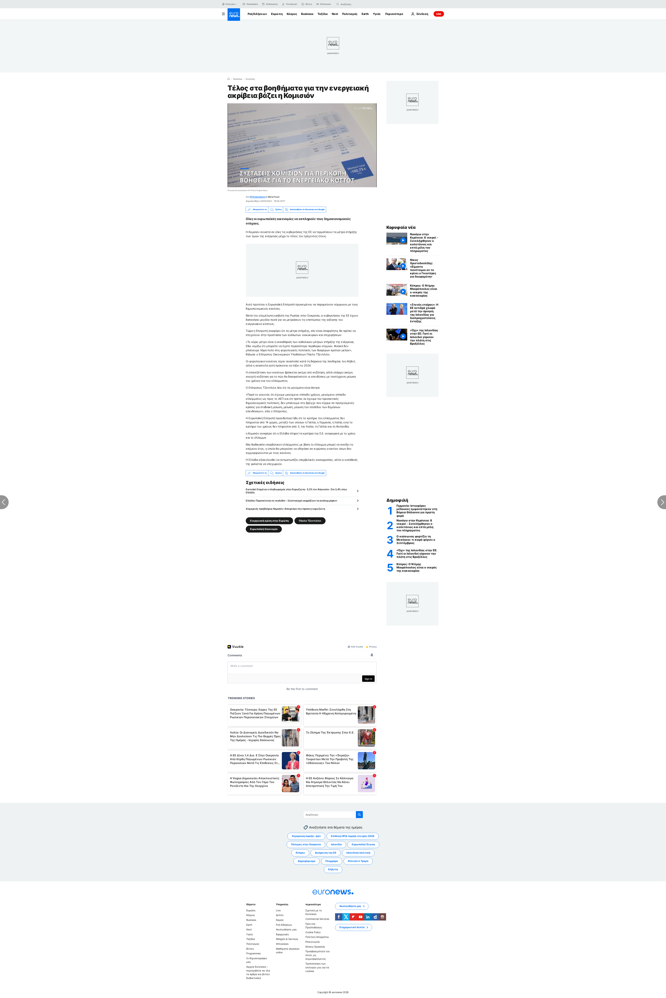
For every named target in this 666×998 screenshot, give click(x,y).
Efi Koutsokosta (257, 197)
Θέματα (250, 904)
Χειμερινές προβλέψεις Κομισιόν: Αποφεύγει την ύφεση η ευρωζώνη (285, 508)
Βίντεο (250, 948)
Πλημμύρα (331, 860)
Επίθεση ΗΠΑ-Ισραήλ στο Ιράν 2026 (352, 836)
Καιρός (280, 919)
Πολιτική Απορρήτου (317, 936)
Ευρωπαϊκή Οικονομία (264, 528)
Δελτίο (279, 915)
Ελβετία (333, 869)
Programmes (253, 953)
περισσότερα (313, 904)
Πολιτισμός (349, 14)
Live (438, 13)
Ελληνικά (230, 4)
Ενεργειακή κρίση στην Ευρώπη (269, 520)
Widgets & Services (287, 938)
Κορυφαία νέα (401, 227)
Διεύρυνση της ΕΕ (325, 852)
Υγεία (376, 14)
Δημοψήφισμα (306, 860)
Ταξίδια (323, 14)
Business (307, 14)
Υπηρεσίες (282, 904)
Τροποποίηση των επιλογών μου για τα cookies (317, 967)
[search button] (337, 4)
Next (335, 14)
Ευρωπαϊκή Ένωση (363, 844)
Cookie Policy (313, 932)
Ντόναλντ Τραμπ (358, 860)
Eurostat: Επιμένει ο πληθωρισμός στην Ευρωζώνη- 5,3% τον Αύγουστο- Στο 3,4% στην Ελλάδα (296, 491)
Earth (365, 14)
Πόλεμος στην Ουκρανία (306, 844)
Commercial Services (317, 918)
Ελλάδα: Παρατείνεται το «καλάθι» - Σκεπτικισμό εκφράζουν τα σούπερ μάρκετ (291, 500)
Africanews (282, 943)
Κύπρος (300, 852)
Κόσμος (292, 14)
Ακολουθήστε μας (286, 929)
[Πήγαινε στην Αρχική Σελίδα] (234, 14)
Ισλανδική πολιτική (358, 852)
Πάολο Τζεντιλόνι (310, 520)
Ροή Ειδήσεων (257, 14)
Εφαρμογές (282, 934)
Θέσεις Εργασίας (315, 946)
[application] (302, 145)
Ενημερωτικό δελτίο (352, 927)
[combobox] (355, 4)
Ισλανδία (336, 844)
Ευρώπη (277, 14)
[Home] (229, 79)
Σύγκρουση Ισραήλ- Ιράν (306, 836)
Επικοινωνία (312, 941)
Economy (250, 79)
